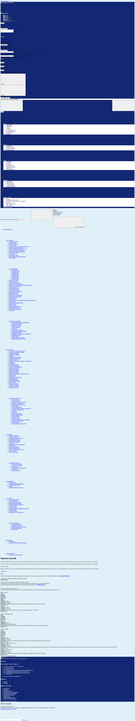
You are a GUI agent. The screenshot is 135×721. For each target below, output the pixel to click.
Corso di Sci (11, 443)
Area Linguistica (10, 481)
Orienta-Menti (12, 376)
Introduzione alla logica (14, 289)
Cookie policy (6, 688)
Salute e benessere (10, 553)
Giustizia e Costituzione (14, 366)
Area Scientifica (10, 240)
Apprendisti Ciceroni (16, 524)
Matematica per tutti (13, 292)
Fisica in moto (12, 258)
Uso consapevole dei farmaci (15, 309)
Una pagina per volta (13, 387)
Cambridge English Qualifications (16, 483)
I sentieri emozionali (13, 287)
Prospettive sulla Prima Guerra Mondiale (21, 419)
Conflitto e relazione (13, 359)
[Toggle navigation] (12, 105)
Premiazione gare (15, 271)
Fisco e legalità (15, 406)
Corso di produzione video (15, 502)
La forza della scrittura (17, 407)
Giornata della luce (16, 326)
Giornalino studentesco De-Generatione (18, 542)
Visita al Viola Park (13, 452)
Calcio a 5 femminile (13, 437)
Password (16, 31)
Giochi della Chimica (13, 280)
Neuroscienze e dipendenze (15, 296)
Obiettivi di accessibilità (8, 694)
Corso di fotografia (13, 501)
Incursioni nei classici (13, 368)
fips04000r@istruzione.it (18, 671)
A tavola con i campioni (17, 465)
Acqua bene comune (13, 241)
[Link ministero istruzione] (7, 2)
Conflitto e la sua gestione (14, 358)
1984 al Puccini (12, 482)
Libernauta (14, 411)
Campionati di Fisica (13, 244)
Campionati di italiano (14, 353)
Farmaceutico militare (14, 255)
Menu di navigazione (79, 227)
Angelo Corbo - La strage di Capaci (17, 351)
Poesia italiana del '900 (14, 380)
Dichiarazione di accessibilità (9, 693)
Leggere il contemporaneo (17, 409)
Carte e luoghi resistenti (14, 354)
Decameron (11, 362)
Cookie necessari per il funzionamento (9, 588)
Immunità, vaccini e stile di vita (16, 284)
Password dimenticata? (6, 34)
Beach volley (15, 466)
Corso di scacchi (12, 245)
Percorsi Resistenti (13, 378)
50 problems (11, 541)
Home (54, 209)
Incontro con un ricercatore (15, 286)
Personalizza (3, 578)
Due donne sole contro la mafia (19, 402)
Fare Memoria (12, 363)
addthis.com (3, 592)
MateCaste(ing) (15, 270)
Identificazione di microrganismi (19, 331)
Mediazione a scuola (16, 335)
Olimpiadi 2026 (15, 272)
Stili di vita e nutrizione (14, 307)
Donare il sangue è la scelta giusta (16, 250)
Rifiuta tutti (12, 578)
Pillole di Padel (12, 445)
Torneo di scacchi (13, 450)
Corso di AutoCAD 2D (14, 499)
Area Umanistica (57, 213)
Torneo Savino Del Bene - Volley (16, 449)
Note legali (5, 689)
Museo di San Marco (13, 372)
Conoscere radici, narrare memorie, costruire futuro (20, 361)
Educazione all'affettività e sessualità (17, 251)
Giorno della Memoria (14, 364)
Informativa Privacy (7, 691)
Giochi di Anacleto (13, 281)
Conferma (7, 97)
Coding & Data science (17, 323)
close (2, 111)
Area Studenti (9, 540)
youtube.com (4, 629)
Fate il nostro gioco (16, 327)
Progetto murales (12, 509)
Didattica (55, 211)
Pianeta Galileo (12, 299)
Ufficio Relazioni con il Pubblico (10, 692)
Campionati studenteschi (14, 439)
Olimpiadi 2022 (15, 277)
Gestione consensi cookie (9, 697)
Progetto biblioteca (16, 416)
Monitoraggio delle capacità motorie (17, 444)
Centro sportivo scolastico (14, 440)
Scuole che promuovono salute (16, 554)
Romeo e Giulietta (13, 511)
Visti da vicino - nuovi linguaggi (16, 512)
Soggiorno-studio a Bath (14, 485)
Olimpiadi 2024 (15, 275)
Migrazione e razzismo (14, 371)
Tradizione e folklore (13, 385)
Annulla (2, 97)
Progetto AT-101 (12, 382)
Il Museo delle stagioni (17, 528)
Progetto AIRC (12, 301)
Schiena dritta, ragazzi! (14, 447)
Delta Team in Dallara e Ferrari (16, 247)
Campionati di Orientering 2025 (16, 438)
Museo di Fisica (15, 336)
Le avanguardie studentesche (15, 291)
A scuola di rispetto (16, 400)
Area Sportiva (9, 434)
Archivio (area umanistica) (15, 398)
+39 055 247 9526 (9, 669)
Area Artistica (9, 498)
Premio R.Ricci (15, 278)
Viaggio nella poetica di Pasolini (19, 423)
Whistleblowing (6, 696)
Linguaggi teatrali (13, 507)
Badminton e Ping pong (14, 435)
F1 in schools (12, 254)
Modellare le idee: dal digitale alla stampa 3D (19, 508)
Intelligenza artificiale (16, 332)
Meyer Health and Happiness (15, 295)
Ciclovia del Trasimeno (14, 442)
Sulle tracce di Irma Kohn (17, 421)
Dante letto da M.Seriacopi (18, 403)
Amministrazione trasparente (9, 698)
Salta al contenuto (4, 1)
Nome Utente (17, 30)
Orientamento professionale (15, 377)
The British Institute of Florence (16, 487)
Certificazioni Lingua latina (15, 357)
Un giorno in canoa (16, 470)
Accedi (2, 23)
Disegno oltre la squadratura (15, 503)
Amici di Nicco (15, 399)
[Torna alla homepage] (67, 99)
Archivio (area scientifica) (15, 321)
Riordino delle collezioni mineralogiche (20, 322)
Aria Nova (14, 328)
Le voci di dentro (13, 506)
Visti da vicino (15, 529)
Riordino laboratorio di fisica (18, 337)
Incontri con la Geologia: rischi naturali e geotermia (20, 285)
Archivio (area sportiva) (14, 463)
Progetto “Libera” (16, 417)
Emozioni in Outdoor (16, 325)
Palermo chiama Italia (16, 413)
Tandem (11, 486)
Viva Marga (11, 310)
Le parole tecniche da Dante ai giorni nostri (21, 408)
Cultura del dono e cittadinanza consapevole (19, 246)
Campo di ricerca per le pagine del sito (9, 219)
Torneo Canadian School (14, 448)
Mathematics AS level (14, 294)
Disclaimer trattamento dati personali (9, 709)
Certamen (11, 356)
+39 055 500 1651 (9, 667)
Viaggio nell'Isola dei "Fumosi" (19, 338)
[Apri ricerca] (123, 105)
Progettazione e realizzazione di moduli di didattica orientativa (22, 300)
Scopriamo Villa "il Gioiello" (15, 306)
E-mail (15, 52)
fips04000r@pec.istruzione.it (18, 672)
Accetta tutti (22, 578)
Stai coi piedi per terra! (14, 383)
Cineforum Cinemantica (17, 525)
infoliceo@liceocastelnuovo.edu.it (20, 670)
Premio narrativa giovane (14, 381)
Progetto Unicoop (16, 418)
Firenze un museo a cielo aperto (19, 526)
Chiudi (2, 62)
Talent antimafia (15, 422)
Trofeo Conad (15, 469)
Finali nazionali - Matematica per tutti (17, 256)
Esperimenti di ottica (13, 252)
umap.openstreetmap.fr (6, 614)
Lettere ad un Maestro (14, 369)
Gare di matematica (13, 268)
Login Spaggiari (37, 54)
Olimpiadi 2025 (15, 273)
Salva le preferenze (11, 656)
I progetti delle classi (57, 212)
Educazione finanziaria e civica (19, 404)
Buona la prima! (12, 242)
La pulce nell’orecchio (14, 290)
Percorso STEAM (13, 297)
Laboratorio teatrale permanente (16, 504)
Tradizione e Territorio (14, 386)
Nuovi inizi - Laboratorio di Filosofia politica (19, 373)
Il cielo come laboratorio (14, 282)
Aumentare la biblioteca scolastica (16, 352)
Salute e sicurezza (13, 305)
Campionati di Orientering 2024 (19, 468)
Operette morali (12, 375)
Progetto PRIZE (12, 304)
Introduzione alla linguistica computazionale (21, 333)
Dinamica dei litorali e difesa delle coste (18, 249)
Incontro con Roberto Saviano (15, 367)
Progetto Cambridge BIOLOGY (16, 302)
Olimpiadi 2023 (15, 276)
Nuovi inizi (14, 412)
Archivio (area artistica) (14, 523)
